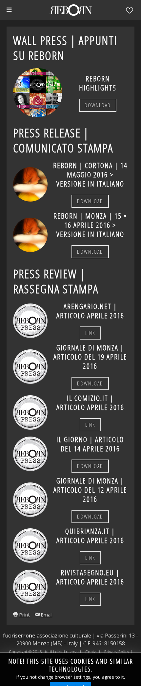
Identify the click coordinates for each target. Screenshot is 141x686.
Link (90, 333)
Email (46, 614)
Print (24, 614)
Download (98, 105)
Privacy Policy (116, 652)
